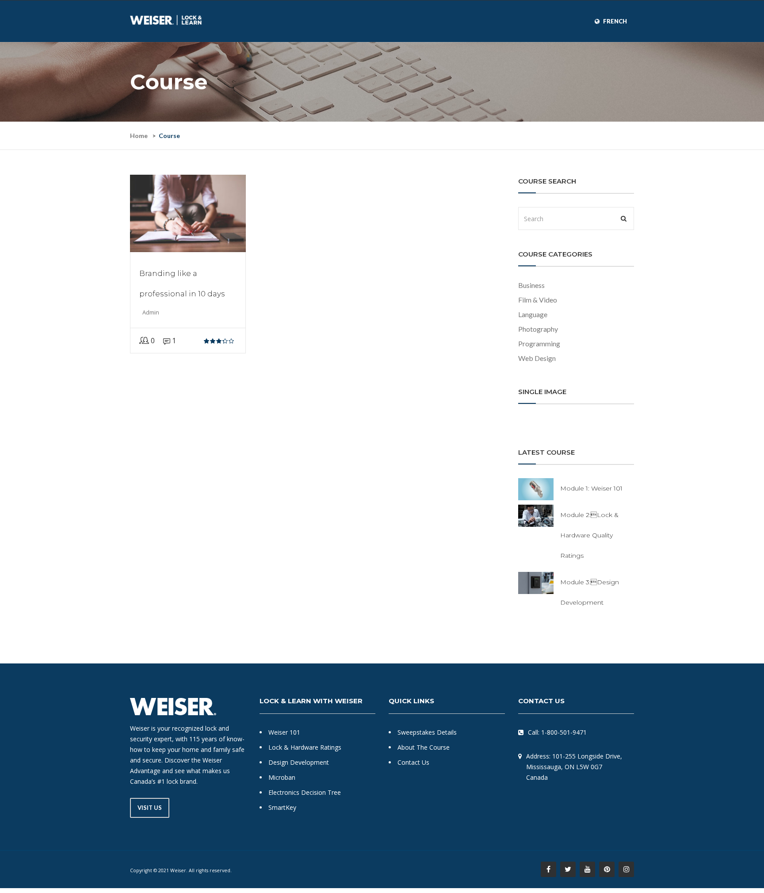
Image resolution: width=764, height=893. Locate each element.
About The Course (423, 747)
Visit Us (150, 807)
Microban (281, 777)
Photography (538, 329)
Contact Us (413, 762)
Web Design (537, 358)
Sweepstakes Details (427, 732)
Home (139, 135)
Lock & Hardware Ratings (304, 747)
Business (531, 285)
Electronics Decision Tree (304, 792)
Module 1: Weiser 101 (591, 488)
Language (532, 314)
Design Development (298, 762)
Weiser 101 (284, 732)
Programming (539, 343)
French (615, 21)
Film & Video (537, 299)
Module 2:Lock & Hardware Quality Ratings (589, 535)
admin (150, 312)
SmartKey (282, 807)
